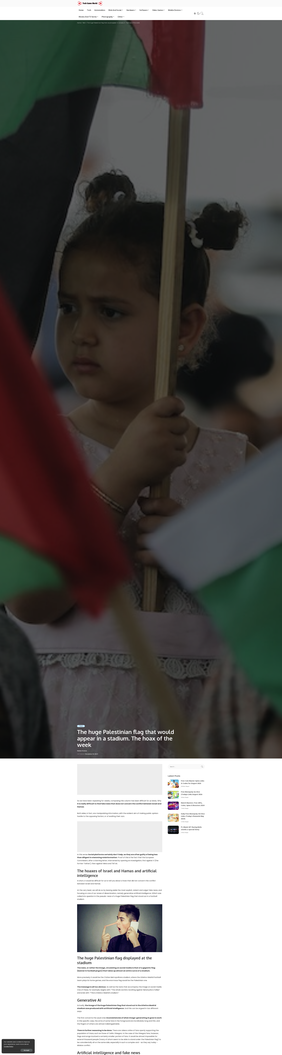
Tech (81, 726)
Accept (26, 1050)
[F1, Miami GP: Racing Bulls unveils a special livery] (173, 830)
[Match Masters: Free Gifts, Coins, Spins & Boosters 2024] (173, 806)
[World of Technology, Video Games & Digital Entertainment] (90, 3)
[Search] (202, 13)
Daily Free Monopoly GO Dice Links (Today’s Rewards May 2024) (193, 816)
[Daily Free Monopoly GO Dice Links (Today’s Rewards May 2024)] (173, 818)
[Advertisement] (119, 779)
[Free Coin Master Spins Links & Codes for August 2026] (173, 784)
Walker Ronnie (82, 750)
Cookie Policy (8, 1046)
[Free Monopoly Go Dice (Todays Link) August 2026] (173, 795)
